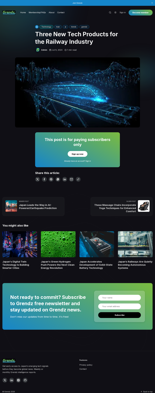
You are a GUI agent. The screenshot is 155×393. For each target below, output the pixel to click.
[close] (152, 3)
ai (65, 27)
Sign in (123, 12)
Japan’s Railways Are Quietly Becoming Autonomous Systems (135, 264)
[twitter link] (4, 380)
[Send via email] (71, 179)
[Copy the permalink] (78, 179)
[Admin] (37, 50)
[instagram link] (18, 380)
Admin (44, 50)
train (58, 27)
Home (23, 12)
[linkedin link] (11, 380)
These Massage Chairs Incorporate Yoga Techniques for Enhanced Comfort (115, 208)
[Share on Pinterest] (51, 179)
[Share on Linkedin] (64, 179)
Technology (46, 27)
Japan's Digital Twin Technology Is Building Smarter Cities (15, 264)
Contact (60, 12)
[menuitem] (23, 12)
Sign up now (77, 154)
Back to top (148, 392)
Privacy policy (85, 365)
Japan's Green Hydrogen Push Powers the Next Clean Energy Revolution (57, 264)
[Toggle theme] (115, 12)
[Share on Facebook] (44, 179)
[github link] (25, 380)
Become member (140, 12)
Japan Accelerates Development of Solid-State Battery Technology (95, 264)
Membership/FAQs (37, 12)
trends (73, 27)
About (51, 12)
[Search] (110, 12)
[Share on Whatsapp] (57, 179)
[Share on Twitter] (37, 179)
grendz (84, 27)
